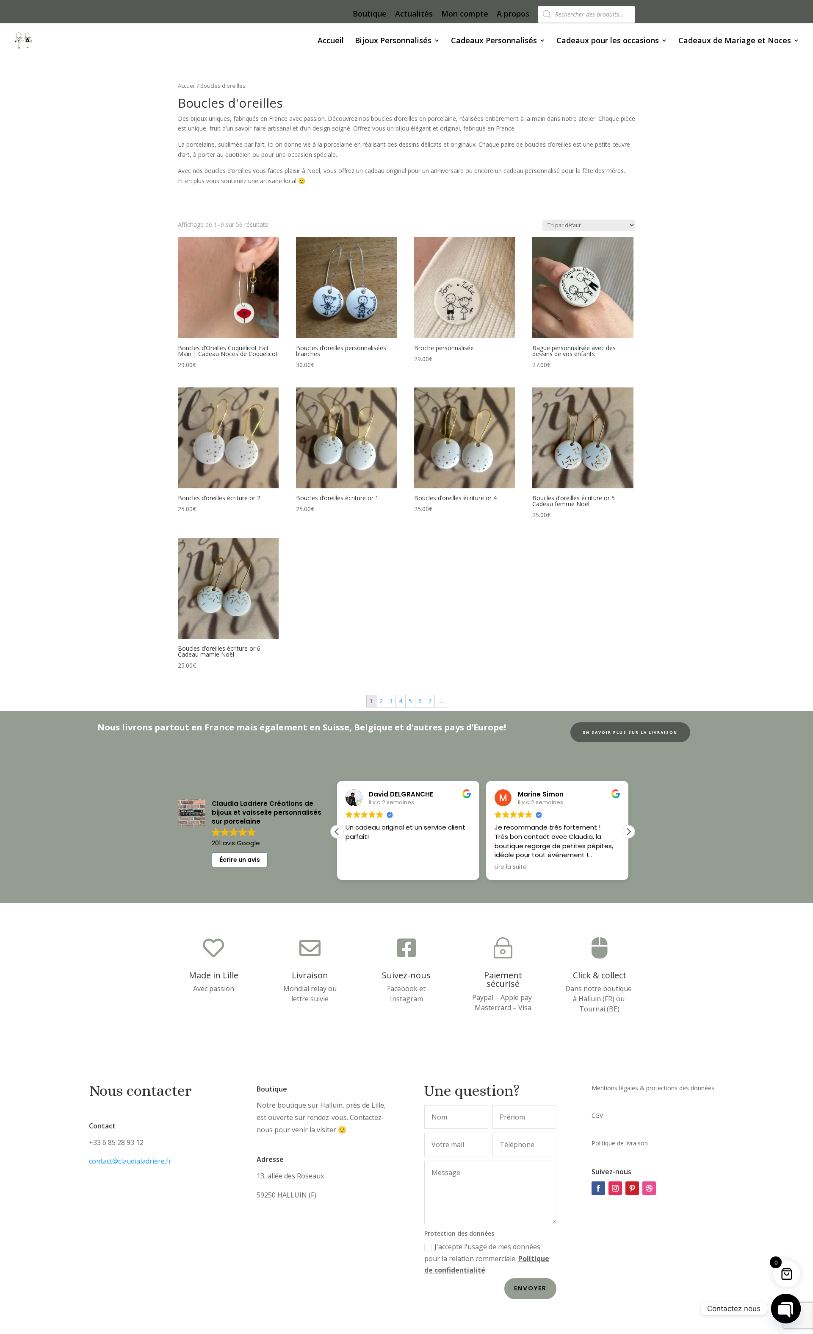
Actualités (414, 14)
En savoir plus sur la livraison (630, 732)
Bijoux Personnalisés (393, 41)
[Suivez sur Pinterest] (632, 1188)
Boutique (370, 14)
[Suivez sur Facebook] (598, 1188)
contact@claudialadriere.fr (130, 1161)
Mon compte (464, 14)
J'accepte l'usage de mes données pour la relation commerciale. (486, 1258)
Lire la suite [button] (511, 867)
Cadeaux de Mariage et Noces (734, 41)
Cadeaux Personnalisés (494, 41)
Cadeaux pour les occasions (607, 41)
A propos (513, 14)
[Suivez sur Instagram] (615, 1188)
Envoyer (530, 1288)
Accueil (331, 41)
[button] (628, 831)
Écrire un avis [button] (240, 859)
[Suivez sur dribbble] (649, 1188)
